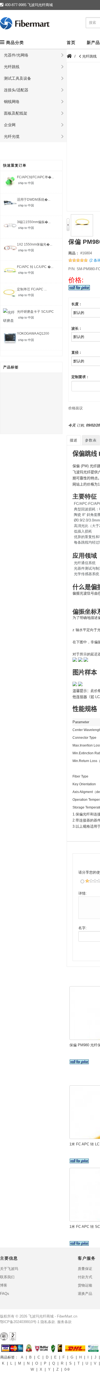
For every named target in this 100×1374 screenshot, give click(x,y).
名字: (82, 928)
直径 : (76, 352)
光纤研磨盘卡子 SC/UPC (35, 312)
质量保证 (85, 1269)
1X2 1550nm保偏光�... (34, 244)
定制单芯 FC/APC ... (32, 289)
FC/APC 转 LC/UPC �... (35, 267)
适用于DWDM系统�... (33, 200)
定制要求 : (79, 377)
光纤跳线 (11, 66)
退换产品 (85, 1294)
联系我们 (7, 1277)
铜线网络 (11, 101)
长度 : (76, 304)
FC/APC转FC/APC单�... (35, 177)
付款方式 (85, 1277)
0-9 (66, 1369)
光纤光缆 (11, 136)
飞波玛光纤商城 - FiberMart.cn (52, 1316)
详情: (82, 893)
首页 (71, 42)
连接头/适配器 (16, 90)
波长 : (76, 328)
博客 (3, 1285)
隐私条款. (48, 1322)
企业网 (10, 125)
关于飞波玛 (9, 1269)
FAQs (4, 1294)
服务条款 (64, 1322)
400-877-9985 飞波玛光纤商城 (29, 5)
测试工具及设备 (17, 78)
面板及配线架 (15, 113)
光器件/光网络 (16, 55)
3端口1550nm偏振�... (34, 222)
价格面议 (75, 408)
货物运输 (85, 1285)
